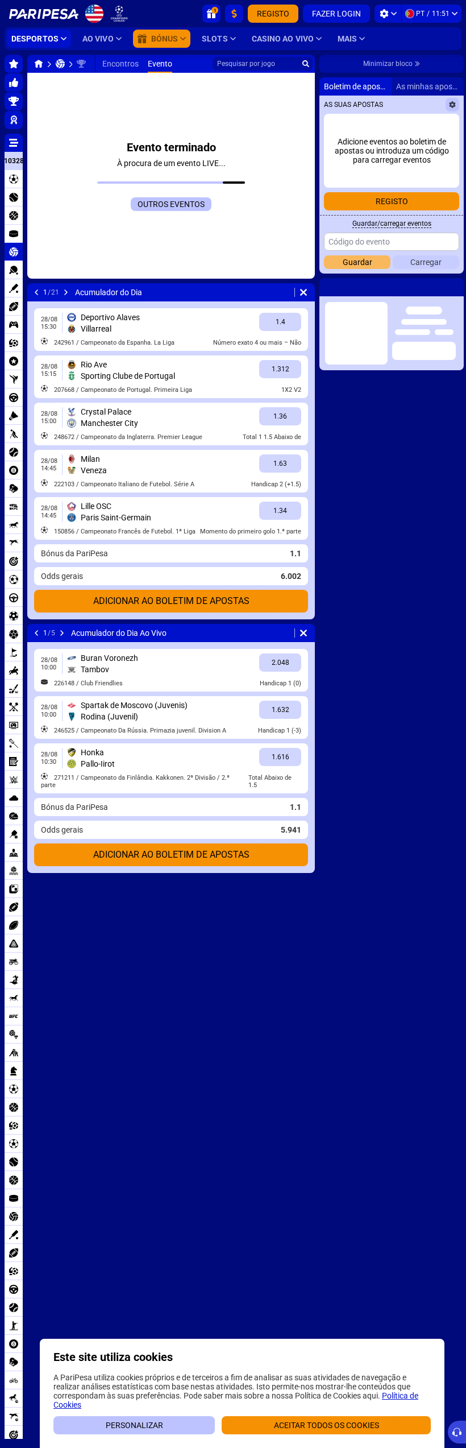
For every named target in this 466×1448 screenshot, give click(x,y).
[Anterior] (36, 292)
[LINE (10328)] (38, 64)
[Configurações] (388, 14)
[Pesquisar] (306, 64)
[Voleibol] (60, 64)
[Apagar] (303, 292)
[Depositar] (234, 14)
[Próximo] (65, 292)
